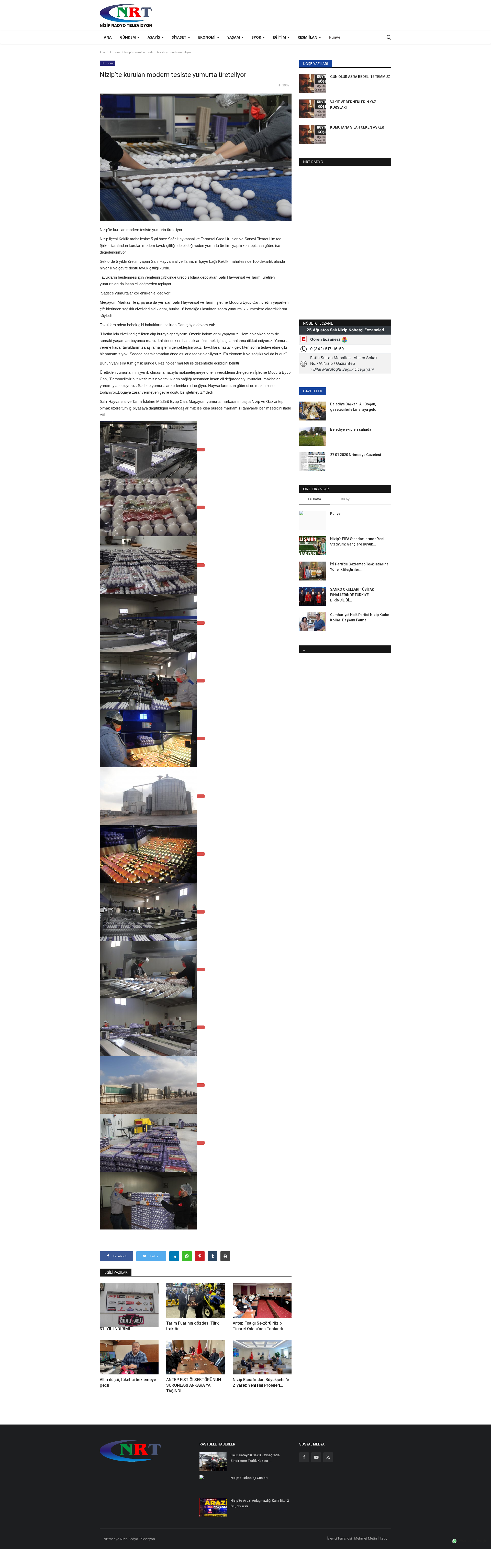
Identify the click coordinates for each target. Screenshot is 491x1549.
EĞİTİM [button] (280, 37)
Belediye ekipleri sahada (350, 429)
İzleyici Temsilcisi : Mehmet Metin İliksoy (357, 1538)
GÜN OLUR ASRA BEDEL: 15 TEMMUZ (360, 77)
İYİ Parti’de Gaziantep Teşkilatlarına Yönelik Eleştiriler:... (359, 567)
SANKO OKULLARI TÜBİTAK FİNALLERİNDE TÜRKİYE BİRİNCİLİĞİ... (352, 594)
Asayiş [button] (154, 37)
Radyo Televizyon (141, 1538)
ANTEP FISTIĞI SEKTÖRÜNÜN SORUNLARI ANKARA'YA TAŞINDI (193, 1385)
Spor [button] (257, 37)
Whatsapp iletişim (472, 1540)
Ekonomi (114, 52)
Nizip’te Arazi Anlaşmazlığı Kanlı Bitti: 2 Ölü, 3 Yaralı (259, 1503)
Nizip (124, 1538)
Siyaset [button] (179, 37)
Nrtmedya (112, 1538)
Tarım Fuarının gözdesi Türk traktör (192, 1326)
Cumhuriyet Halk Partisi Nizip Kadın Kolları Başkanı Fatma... (359, 617)
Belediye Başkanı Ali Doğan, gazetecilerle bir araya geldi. (354, 407)
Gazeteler (312, 391)
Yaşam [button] (234, 37)
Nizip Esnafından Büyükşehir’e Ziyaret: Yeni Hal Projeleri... (261, 1382)
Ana (108, 37)
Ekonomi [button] (207, 37)
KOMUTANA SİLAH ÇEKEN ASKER (357, 127)
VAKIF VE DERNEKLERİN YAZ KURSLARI (353, 104)
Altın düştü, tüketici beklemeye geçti (128, 1382)
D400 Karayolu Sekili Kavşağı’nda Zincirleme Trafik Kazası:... (255, 1458)
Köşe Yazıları (315, 63)
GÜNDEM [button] (128, 37)
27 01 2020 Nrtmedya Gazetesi (355, 455)
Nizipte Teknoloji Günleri (248, 1478)
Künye (335, 513)
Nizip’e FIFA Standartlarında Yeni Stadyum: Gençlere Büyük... (357, 541)
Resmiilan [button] (308, 37)
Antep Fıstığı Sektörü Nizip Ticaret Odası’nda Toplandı (258, 1326)
